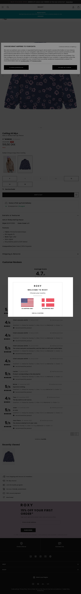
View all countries (37, 313)
